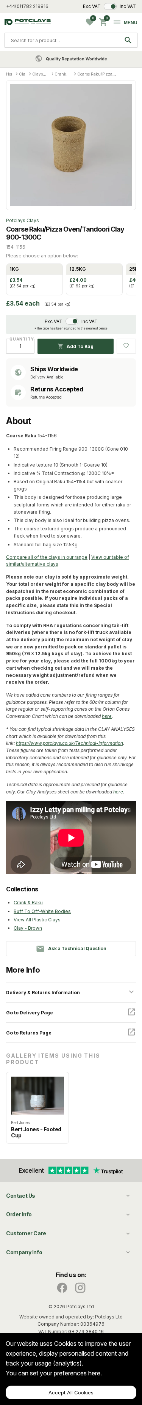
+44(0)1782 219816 (27, 6)
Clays (24, 74)
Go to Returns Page (28, 1033)
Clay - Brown (28, 928)
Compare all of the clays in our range (46, 557)
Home (11, 74)
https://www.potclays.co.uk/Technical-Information (69, 743)
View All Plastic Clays (37, 919)
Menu (130, 22)
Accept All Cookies (71, 1392)
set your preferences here (65, 1373)
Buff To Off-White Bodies (42, 911)
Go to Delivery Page (29, 1013)
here (107, 716)
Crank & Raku (28, 902)
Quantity (20, 339)
